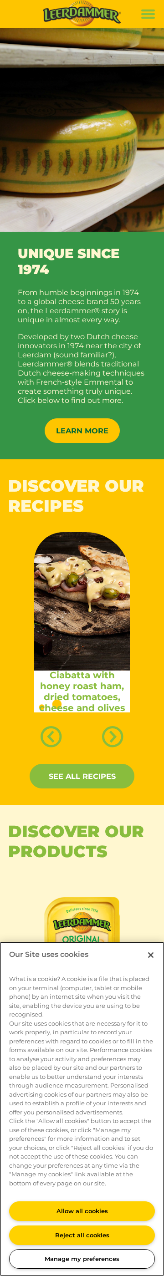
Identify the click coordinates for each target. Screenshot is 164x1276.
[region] (82, 1109)
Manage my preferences (82, 1258)
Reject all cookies (82, 1235)
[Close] (151, 955)
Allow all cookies (82, 1211)
